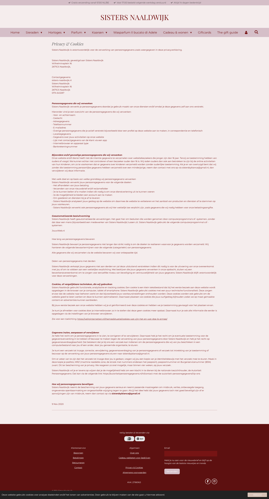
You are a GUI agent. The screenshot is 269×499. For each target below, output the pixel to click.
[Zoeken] (256, 32)
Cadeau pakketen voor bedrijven (134, 458)
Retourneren (78, 462)
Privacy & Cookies (134, 467)
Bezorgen (78, 453)
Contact (78, 467)
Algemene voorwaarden (134, 472)
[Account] (246, 32)
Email (167, 448)
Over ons (134, 453)
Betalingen (78, 458)
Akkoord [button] (257, 495)
